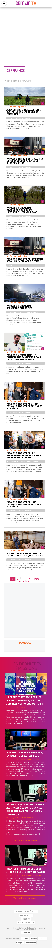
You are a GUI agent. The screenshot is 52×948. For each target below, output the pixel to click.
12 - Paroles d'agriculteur (16, 107)
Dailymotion (30, 943)
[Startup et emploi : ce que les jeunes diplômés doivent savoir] (26, 860)
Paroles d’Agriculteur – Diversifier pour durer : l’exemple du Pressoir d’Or (21, 210)
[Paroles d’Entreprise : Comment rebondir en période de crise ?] (24, 248)
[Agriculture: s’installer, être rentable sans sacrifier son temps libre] (24, 98)
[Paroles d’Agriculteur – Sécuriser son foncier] (24, 295)
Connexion (26, 932)
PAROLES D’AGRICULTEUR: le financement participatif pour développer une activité (24, 357)
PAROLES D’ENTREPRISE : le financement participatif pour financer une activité (24, 455)
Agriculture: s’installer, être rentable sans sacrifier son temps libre (23, 112)
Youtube (25, 939)
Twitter (33, 939)
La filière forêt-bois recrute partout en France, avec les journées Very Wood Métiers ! (24, 700)
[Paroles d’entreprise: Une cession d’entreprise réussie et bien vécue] (24, 491)
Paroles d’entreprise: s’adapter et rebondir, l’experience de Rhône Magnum (24, 161)
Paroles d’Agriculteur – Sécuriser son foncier (20, 307)
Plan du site (26, 915)
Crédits (26, 919)
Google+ (19, 943)
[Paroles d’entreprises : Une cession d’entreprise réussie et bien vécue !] (24, 393)
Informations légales (26, 911)
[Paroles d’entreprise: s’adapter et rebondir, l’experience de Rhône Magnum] (24, 148)
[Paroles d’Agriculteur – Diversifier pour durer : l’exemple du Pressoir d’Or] (24, 197)
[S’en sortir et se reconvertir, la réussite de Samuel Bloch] (26, 744)
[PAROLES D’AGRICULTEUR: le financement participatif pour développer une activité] (24, 344)
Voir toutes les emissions (25, 840)
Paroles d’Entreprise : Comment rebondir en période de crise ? (24, 260)
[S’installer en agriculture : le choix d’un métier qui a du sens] (24, 542)
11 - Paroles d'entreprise (16, 156)
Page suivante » (28, 580)
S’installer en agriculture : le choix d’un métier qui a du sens (24, 554)
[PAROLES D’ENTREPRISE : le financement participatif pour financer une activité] (24, 442)
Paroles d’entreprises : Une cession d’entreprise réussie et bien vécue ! (24, 406)
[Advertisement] (26, 35)
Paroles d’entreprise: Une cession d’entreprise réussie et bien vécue (24, 504)
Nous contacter (26, 923)
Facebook (43, 939)
